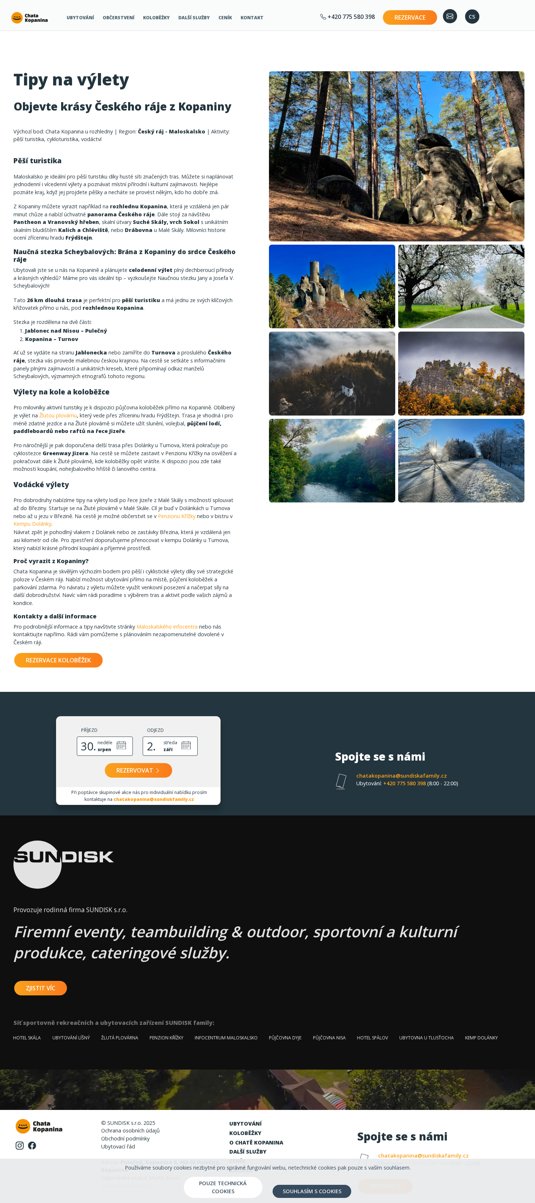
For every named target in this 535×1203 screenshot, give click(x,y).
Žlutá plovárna (119, 1038)
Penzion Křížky (166, 1038)
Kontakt (252, 18)
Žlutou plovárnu (58, 415)
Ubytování (80, 18)
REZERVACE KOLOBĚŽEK (58, 660)
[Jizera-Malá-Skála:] (332, 460)
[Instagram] (20, 1145)
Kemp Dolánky (481, 1038)
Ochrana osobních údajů (130, 1130)
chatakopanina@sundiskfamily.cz (154, 799)
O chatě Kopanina (256, 1142)
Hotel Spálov (372, 1038)
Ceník (225, 18)
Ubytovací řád (118, 1146)
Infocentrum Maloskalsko (226, 1038)
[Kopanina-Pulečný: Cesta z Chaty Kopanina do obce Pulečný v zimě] (461, 460)
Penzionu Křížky (176, 516)
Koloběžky (156, 18)
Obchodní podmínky (125, 1138)
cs (472, 15)
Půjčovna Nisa (329, 1038)
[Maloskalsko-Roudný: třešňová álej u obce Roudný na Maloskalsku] (461, 286)
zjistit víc (40, 988)
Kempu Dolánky (32, 523)
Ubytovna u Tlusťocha (426, 1038)
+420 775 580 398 (350, 17)
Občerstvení (118, 18)
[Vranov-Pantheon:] (332, 373)
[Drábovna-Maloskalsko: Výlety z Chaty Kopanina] (397, 156)
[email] (450, 16)
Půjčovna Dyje (285, 1038)
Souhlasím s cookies (312, 1191)
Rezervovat (135, 770)
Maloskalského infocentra (167, 626)
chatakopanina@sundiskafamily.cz (401, 775)
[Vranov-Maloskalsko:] (461, 373)
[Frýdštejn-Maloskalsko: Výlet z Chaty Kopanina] (332, 286)
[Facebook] (32, 1145)
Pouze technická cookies (223, 1187)
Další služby (194, 18)
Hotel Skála (27, 1038)
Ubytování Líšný (71, 1038)
